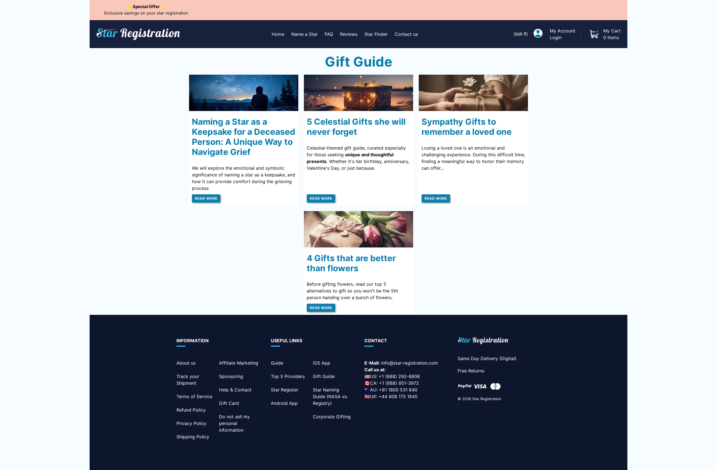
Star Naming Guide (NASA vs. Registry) (330, 396)
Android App (284, 403)
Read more (206, 198)
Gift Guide (324, 376)
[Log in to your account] (538, 34)
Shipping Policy (192, 437)
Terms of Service (194, 396)
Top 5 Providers (288, 376)
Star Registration (486, 398)
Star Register (284, 390)
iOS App (321, 363)
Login (556, 37)
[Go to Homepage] (483, 341)
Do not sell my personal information (234, 423)
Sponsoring (231, 376)
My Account (562, 31)
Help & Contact (235, 390)
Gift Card (229, 403)
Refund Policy (191, 410)
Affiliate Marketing (238, 363)
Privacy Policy (191, 423)
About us (185, 363)
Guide (277, 363)
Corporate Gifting (332, 416)
